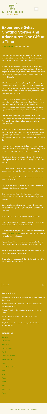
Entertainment (7, 348)
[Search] (42, 285)
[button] (36, 9)
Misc (3, 371)
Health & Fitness (7, 359)
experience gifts (14, 233)
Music (4, 374)
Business (5, 337)
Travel (4, 393)
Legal (3, 363)
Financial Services (8, 356)
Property (5, 378)
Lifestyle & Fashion (8, 367)
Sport (3, 385)
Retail (4, 382)
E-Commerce (6, 341)
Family (4, 352)
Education (5, 344)
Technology (6, 389)
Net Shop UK (8, 46)
